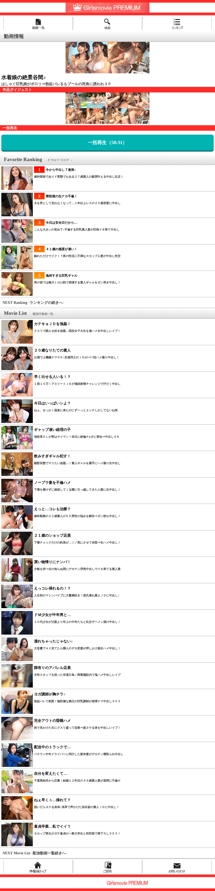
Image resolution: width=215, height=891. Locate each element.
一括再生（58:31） (107, 142)
